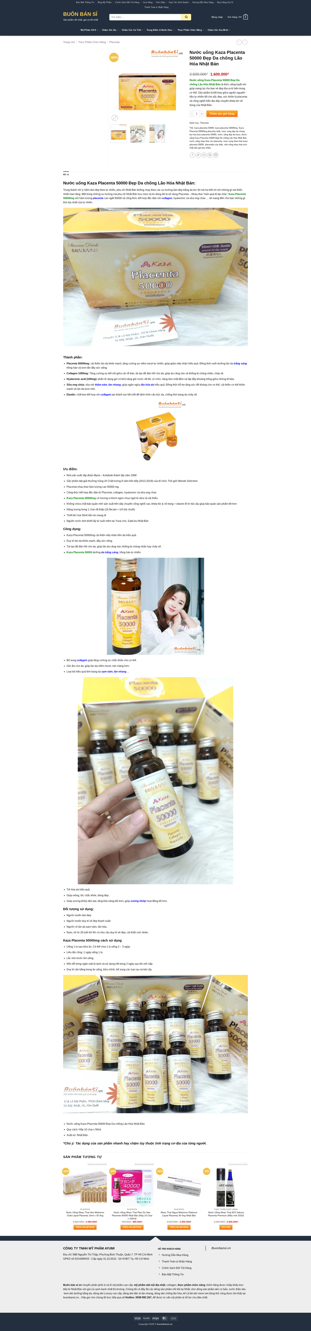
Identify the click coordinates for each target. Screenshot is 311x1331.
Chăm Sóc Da (109, 30)
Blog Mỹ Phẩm (105, 2)
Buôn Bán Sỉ (80, 14)
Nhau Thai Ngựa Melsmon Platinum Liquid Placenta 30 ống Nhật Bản (179, 1214)
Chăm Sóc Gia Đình (218, 30)
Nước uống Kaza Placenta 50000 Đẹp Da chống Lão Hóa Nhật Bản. (106, 1123)
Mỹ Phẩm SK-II (88, 30)
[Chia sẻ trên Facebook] (192, 155)
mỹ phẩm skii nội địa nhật (149, 1285)
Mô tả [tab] (66, 174)
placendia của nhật (214, 144)
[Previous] (116, 85)
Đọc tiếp (226, 1227)
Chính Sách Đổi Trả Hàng (127, 2)
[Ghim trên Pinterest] (210, 155)
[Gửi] (186, 17)
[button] (217, 17)
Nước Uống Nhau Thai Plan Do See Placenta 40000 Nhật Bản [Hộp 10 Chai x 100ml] (132, 1215)
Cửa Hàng (147, 2)
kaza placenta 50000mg (226, 128)
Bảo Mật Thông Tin (85, 2)
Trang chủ (69, 42)
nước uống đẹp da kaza (229, 134)
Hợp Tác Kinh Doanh (179, 2)
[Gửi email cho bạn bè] (204, 155)
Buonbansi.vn (221, 1248)
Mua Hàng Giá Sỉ (225, 2)
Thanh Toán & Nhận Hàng (156, 7)
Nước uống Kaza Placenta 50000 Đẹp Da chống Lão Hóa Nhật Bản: (129, 183)
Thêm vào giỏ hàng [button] (85, 1227)
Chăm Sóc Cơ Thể (131, 30)
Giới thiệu (160, 2)
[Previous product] (244, 42)
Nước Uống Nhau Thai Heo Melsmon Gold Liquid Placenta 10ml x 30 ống (85, 1214)
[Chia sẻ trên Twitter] (198, 155)
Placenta (114, 42)
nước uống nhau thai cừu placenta (206, 141)
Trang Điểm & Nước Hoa (159, 30)
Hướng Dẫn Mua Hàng (202, 2)
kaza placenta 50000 (204, 128)
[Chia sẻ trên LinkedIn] (216, 155)
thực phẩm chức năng (191, 1285)
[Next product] (239, 42)
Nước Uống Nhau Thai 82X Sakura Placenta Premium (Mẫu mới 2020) (226, 1214)
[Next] (179, 85)
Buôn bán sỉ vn (72, 1285)
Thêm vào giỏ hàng (222, 113)
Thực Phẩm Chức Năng (190, 30)
